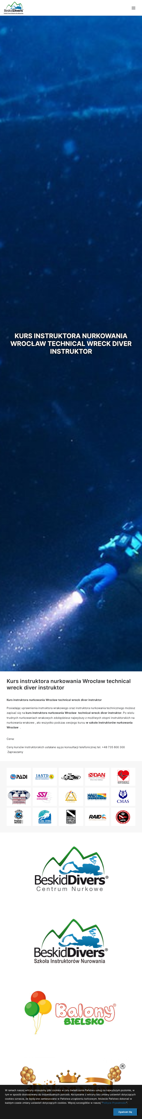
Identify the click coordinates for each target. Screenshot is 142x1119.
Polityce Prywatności (114, 1102)
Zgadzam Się (125, 1112)
